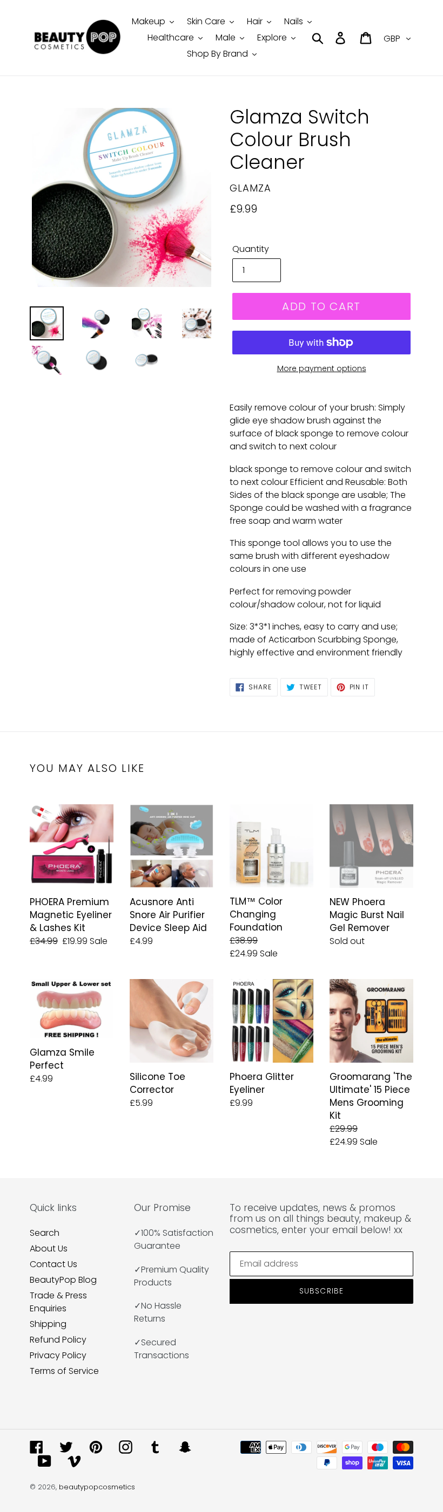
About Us (49, 1248)
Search (44, 1233)
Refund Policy (58, 1339)
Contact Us (53, 1264)
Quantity (250, 249)
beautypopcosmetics (97, 1487)
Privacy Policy (58, 1355)
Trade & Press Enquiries (58, 1302)
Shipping (48, 1324)
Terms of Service (64, 1371)
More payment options (321, 368)
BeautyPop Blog (63, 1280)
